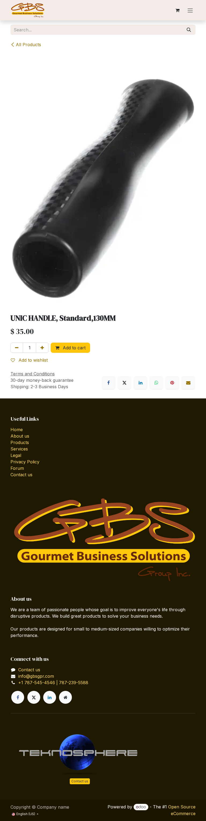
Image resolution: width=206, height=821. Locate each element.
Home (16, 429)
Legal (15, 455)
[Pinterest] (172, 382)
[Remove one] (16, 348)
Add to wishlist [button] (32, 360)
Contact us (21, 474)
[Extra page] (65, 697)
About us (19, 436)
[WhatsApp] (156, 382)
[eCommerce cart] (177, 10)
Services (19, 449)
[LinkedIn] (140, 382)
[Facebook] (108, 382)
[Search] (189, 30)
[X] (124, 382)
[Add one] (42, 348)
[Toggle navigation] (190, 10)
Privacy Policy (24, 461)
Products (19, 442)
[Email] (188, 382)
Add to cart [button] (73, 347)
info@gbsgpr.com (36, 676)
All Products (28, 44)
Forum (17, 468)
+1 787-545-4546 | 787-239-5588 (53, 682)
